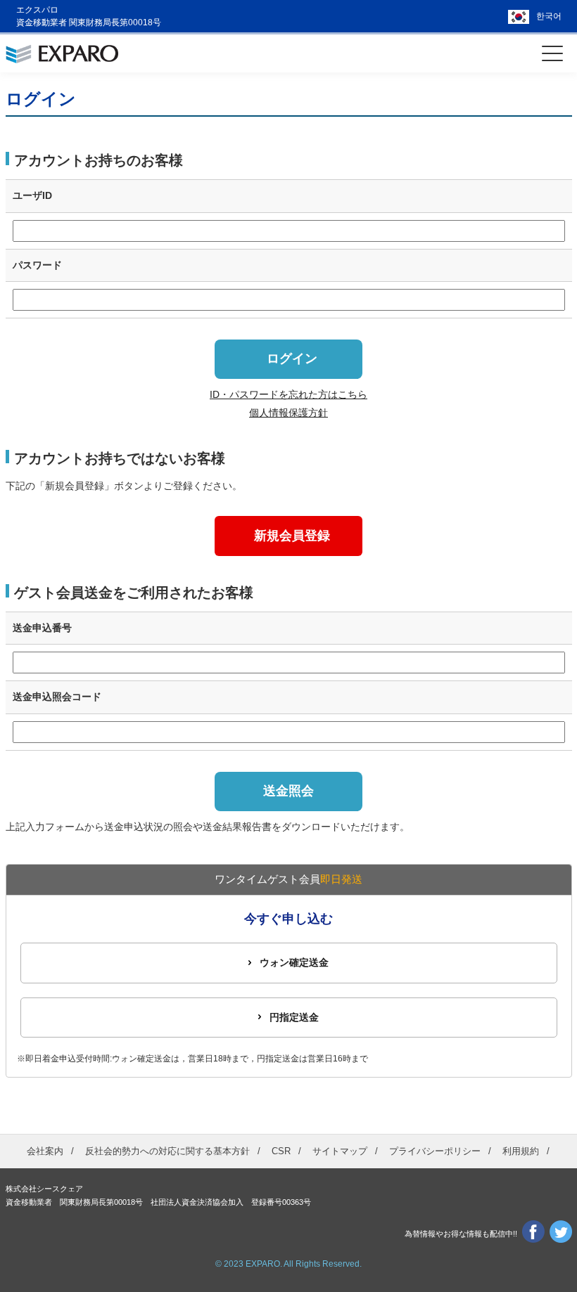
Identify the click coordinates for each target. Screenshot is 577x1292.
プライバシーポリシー (435, 1151)
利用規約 (520, 1151)
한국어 (549, 16)
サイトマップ (339, 1151)
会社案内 (45, 1151)
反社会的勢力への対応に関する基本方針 (167, 1151)
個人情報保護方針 (288, 412)
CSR (281, 1151)
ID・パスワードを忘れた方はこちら (288, 394)
